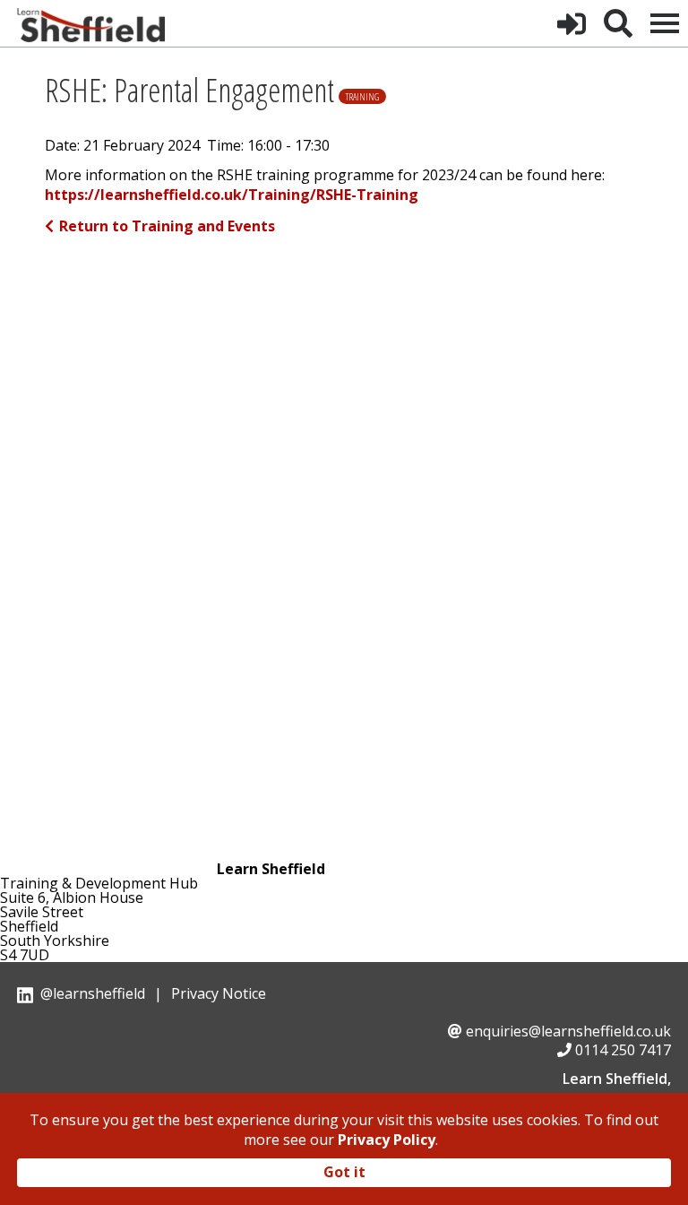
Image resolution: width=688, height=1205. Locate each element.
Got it (344, 1172)
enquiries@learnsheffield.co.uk (568, 1031)
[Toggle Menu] (664, 23)
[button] (571, 23)
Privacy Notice (218, 993)
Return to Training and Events (167, 226)
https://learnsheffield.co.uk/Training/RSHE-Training (231, 195)
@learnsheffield (92, 993)
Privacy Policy (386, 1139)
